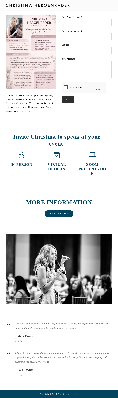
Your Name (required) (72, 17)
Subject (65, 45)
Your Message (68, 59)
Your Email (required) (72, 31)
